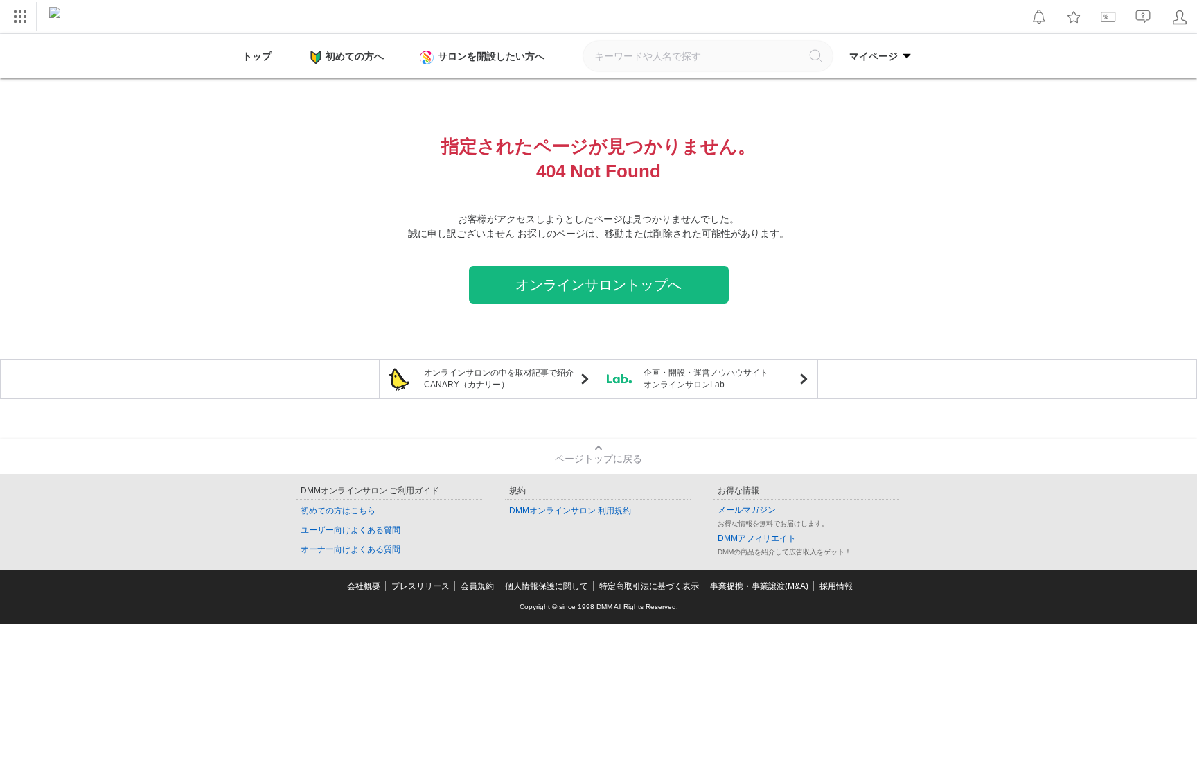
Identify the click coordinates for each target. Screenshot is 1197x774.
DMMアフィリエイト (757, 538)
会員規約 (477, 586)
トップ (257, 56)
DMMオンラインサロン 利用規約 (570, 511)
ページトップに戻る (598, 458)
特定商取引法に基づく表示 (649, 586)
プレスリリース (420, 586)
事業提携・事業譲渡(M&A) (759, 586)
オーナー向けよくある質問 (350, 549)
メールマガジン (747, 510)
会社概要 (363, 586)
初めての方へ (355, 56)
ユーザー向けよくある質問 (350, 530)
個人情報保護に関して (546, 586)
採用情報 (836, 586)
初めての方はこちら (338, 511)
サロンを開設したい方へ (491, 56)
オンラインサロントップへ (598, 284)
